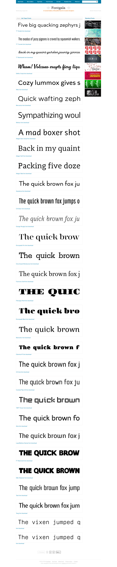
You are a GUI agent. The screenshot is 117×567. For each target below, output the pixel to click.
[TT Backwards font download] (49, 56)
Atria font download (21, 426)
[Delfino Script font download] (49, 72)
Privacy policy (68, 561)
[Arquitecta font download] (49, 190)
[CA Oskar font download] (49, 207)
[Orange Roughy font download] (49, 225)
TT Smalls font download (23, 31)
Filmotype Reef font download (24, 300)
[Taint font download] (49, 494)
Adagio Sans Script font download (25, 138)
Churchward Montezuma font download (27, 264)
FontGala (48, 561)
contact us (64, 563)
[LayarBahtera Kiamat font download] (49, 441)
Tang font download (21, 513)
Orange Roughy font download (25, 226)
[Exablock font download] (93, 96)
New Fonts (20, 1)
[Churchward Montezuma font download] (49, 262)
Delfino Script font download (24, 73)
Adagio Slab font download (23, 173)
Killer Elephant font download (24, 478)
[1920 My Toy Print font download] (93, 45)
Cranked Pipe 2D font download (25, 390)
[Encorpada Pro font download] (49, 244)
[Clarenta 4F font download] (49, 353)
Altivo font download (22, 89)
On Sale (58, 1)
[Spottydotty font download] (93, 37)
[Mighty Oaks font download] (93, 88)
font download (20, 528)
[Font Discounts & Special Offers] (93, 54)
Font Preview (49, 1)
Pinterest (77, 1)
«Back (18, 18)
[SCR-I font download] (93, 62)
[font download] (49, 527)
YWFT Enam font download (24, 408)
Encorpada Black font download (25, 319)
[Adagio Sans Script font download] (49, 137)
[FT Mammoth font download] (49, 459)
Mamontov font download (23, 337)
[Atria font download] (49, 425)
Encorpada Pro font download (24, 245)
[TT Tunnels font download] (49, 43)
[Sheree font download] (93, 71)
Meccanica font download (23, 105)
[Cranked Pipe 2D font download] (49, 388)
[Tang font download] (49, 512)
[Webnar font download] (49, 121)
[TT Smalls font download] (49, 29)
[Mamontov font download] (49, 336)
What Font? (61, 561)
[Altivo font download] (49, 88)
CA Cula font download (22, 372)
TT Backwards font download (24, 57)
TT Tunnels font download (23, 44)
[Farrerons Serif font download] (49, 280)
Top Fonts (39, 1)
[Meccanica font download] (49, 104)
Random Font (67, 1)
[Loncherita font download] (93, 79)
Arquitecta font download (23, 191)
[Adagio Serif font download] (49, 154)
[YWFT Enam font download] (49, 406)
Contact (76, 561)
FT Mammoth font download (24, 461)
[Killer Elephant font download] (49, 476)
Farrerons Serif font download (24, 281)
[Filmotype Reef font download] (49, 299)
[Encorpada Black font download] (49, 318)
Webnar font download (22, 122)
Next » (58, 552)
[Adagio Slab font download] (49, 172)
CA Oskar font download (23, 208)
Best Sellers (30, 1)
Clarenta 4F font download (23, 354)
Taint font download (21, 495)
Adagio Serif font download (24, 156)
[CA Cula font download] (49, 370)
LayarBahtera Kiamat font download (26, 443)
